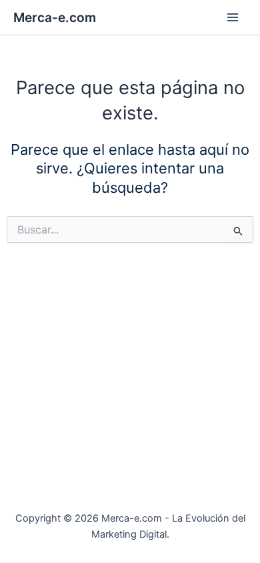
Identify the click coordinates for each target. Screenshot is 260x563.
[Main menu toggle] (233, 17)
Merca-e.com (54, 17)
